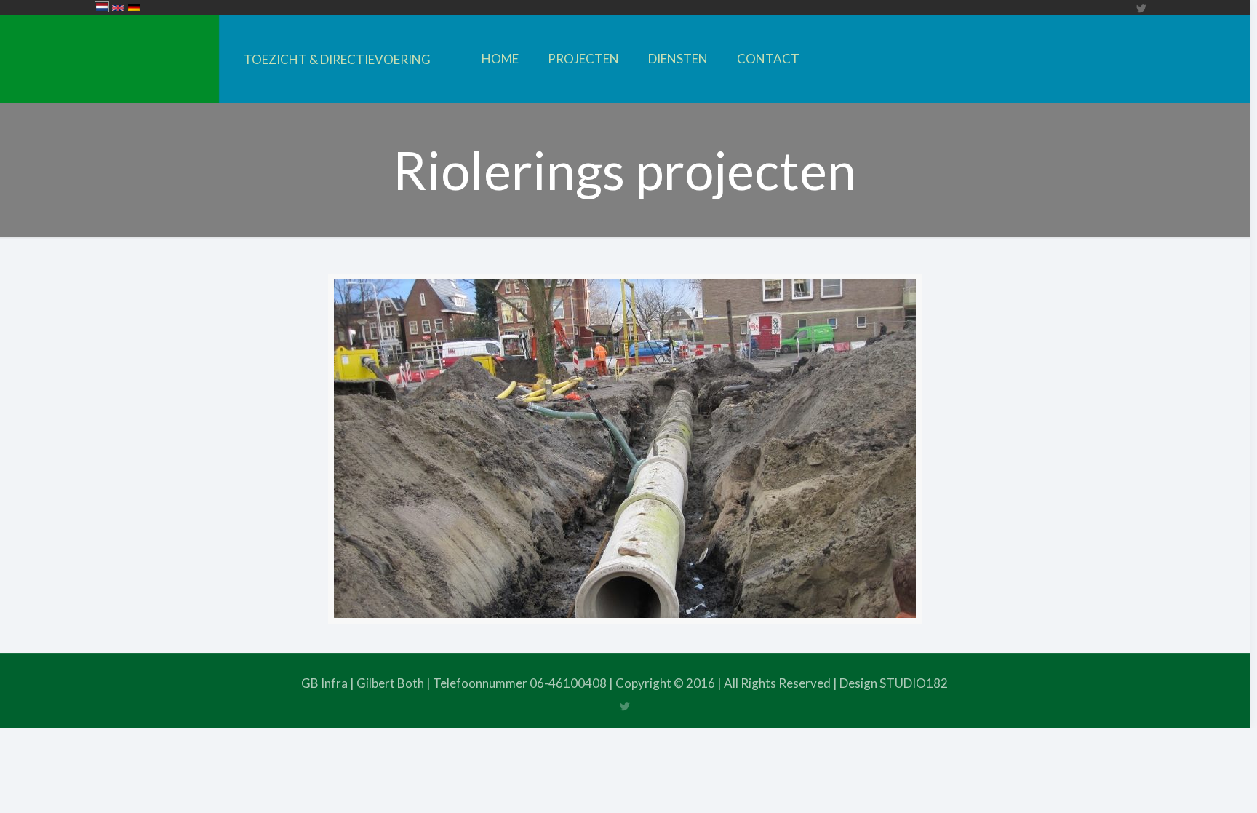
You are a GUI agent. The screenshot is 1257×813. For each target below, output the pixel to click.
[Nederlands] (102, 8)
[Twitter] (1141, 8)
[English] (118, 9)
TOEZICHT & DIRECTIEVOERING (337, 59)
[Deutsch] (134, 8)
